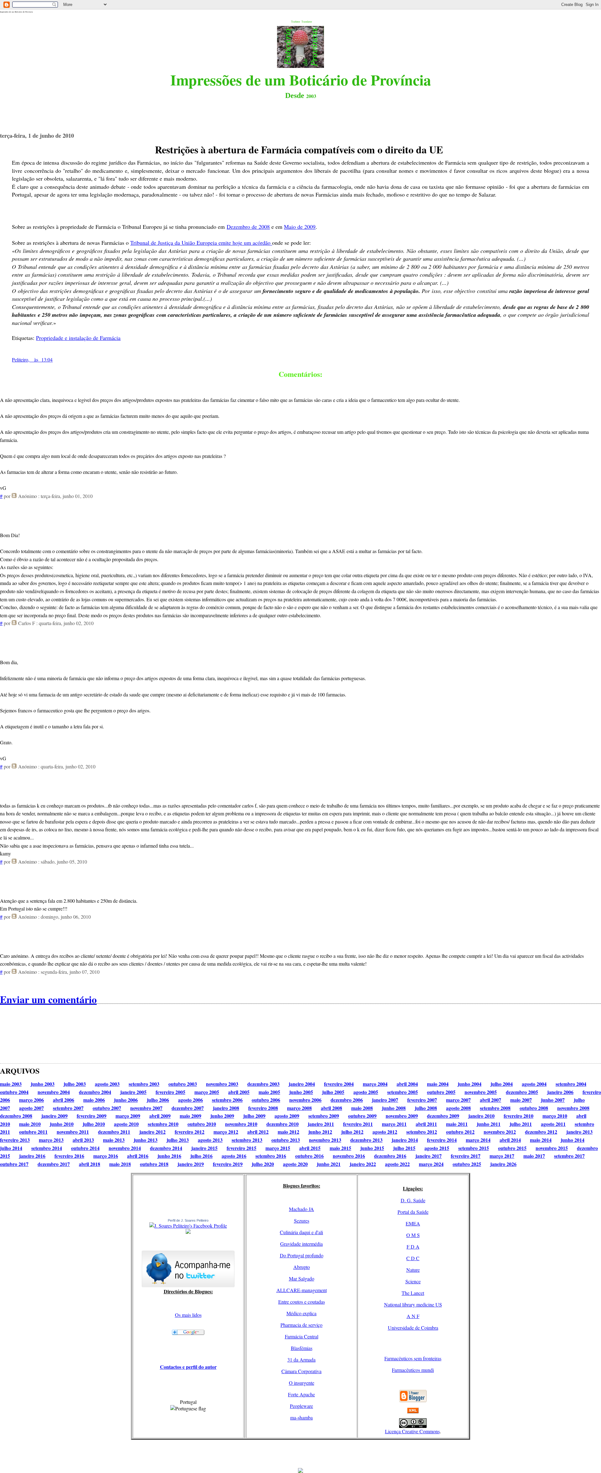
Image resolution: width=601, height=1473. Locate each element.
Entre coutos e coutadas (301, 1301)
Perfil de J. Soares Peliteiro (188, 1220)
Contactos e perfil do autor (188, 1366)
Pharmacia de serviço (301, 1325)
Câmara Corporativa (301, 1371)
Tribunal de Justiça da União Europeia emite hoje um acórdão (201, 242)
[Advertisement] (300, 1454)
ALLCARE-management (301, 1290)
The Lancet (413, 1293)
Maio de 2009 (300, 226)
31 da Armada (301, 1359)
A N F (413, 1316)
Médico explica (301, 1313)
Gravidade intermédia (301, 1243)
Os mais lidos (188, 1314)
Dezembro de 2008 (248, 226)
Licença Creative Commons (412, 1431)
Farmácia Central (301, 1336)
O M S (413, 1235)
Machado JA (301, 1209)
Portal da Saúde (413, 1212)
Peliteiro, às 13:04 (32, 359)
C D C (412, 1258)
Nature (413, 1269)
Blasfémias (301, 1348)
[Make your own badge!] (188, 1232)
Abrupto (301, 1267)
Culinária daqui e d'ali (301, 1232)
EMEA (413, 1223)
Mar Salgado (301, 1278)
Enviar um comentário (48, 999)
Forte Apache (301, 1394)
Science (413, 1281)
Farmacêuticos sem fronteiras (412, 1358)
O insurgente (301, 1382)
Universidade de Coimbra (413, 1327)
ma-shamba (301, 1417)
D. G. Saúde (413, 1200)
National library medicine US (413, 1304)
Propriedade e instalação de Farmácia (78, 337)
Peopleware (301, 1406)
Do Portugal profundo (301, 1255)
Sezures (301, 1220)
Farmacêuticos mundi (413, 1370)
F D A (413, 1246)
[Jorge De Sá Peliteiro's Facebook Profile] (188, 1225)
